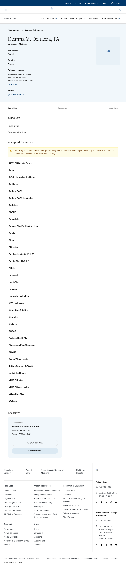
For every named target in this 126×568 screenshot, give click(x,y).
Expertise (12, 108)
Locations (113, 108)
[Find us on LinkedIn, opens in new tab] (106, 502)
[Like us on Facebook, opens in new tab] (101, 502)
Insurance (62, 108)
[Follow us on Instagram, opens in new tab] (111, 502)
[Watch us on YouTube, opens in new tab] (116, 502)
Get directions (34, 451)
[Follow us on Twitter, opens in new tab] (97, 502)
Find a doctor (14, 30)
